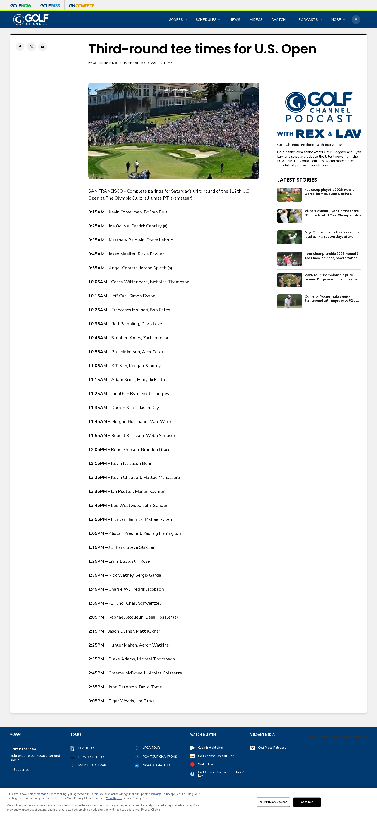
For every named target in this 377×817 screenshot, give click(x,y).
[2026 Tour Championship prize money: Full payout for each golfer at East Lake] (289, 280)
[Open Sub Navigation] (186, 20)
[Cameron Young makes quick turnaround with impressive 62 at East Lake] (289, 301)
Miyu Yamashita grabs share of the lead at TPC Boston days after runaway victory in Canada (332, 234)
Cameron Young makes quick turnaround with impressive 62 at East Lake (331, 298)
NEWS (234, 19)
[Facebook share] (20, 46)
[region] (188, 802)
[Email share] (42, 46)
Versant (42, 794)
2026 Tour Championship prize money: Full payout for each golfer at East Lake (332, 277)
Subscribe (21, 769)
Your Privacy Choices (273, 802)
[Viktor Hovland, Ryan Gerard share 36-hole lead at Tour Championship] (289, 216)
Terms (94, 794)
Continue (307, 802)
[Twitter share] (31, 46)
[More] (356, 19)
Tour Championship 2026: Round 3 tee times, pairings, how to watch (331, 256)
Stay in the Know (23, 749)
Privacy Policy (160, 794)
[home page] (31, 19)
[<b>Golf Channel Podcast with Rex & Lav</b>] (319, 115)
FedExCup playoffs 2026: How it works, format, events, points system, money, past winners (329, 192)
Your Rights (114, 798)
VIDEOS (256, 19)
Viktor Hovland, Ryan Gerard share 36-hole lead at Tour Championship (333, 213)
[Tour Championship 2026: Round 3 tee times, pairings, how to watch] (289, 259)
